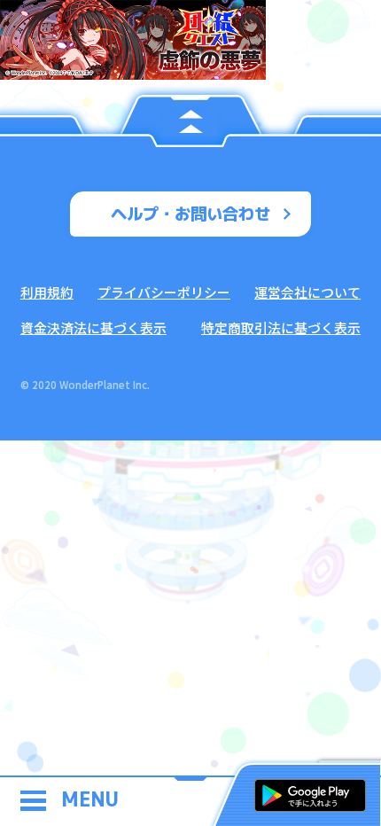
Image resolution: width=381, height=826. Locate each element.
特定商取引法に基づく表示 (281, 327)
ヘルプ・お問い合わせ (190, 213)
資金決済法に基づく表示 (93, 327)
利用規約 (47, 292)
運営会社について (307, 292)
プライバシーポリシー (163, 292)
